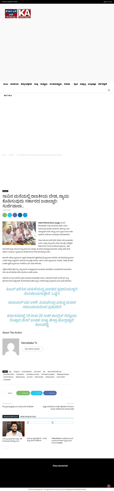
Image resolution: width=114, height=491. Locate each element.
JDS (44, 371)
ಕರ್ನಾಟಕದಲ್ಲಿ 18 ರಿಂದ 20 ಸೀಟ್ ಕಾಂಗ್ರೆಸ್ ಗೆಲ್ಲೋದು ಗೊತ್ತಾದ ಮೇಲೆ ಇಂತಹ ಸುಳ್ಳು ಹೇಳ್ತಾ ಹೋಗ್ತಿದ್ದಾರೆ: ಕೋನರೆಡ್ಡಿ (41, 320)
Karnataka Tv (29, 342)
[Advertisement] (38, 173)
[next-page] (7, 447)
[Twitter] (95, 2)
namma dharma (8, 377)
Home (4, 155)
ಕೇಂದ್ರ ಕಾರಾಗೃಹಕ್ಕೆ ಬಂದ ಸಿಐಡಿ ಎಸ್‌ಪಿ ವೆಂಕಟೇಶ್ (17, 407)
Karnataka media (8, 374)
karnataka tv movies (33, 374)
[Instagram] (92, 2)
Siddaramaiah (50, 377)
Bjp (10, 371)
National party (20, 377)
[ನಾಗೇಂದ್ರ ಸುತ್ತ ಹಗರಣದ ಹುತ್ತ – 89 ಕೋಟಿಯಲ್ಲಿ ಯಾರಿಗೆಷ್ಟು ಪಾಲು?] (13, 429)
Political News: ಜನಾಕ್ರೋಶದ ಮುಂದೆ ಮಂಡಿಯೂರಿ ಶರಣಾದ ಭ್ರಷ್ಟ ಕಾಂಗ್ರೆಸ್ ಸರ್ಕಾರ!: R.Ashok (62, 441)
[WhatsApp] (4, 215)
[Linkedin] (20, 215)
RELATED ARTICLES (11, 417)
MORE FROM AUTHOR (28, 417)
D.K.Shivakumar (27, 371)
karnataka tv (20, 374)
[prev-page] (3, 447)
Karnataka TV (38, 489)
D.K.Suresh (37, 371)
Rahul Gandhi (39, 377)
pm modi (30, 377)
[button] (109, 90)
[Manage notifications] (109, 486)
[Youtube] (99, 2)
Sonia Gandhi (61, 377)
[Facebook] (88, 2)
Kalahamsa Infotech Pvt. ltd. (76, 489)
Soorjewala (6, 379)
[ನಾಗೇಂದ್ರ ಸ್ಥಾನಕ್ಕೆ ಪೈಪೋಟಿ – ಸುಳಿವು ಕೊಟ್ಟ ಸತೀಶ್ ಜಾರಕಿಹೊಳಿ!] (38, 429)
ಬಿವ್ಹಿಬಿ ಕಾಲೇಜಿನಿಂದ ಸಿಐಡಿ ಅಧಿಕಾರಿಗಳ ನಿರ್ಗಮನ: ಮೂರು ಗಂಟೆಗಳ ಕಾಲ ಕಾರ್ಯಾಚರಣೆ (58, 408)
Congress (16, 371)
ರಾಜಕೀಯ (11, 155)
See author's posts (32, 349)
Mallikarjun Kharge (63, 374)
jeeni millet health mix (54, 371)
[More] (59, 393)
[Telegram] (25, 215)
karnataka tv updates (48, 374)
